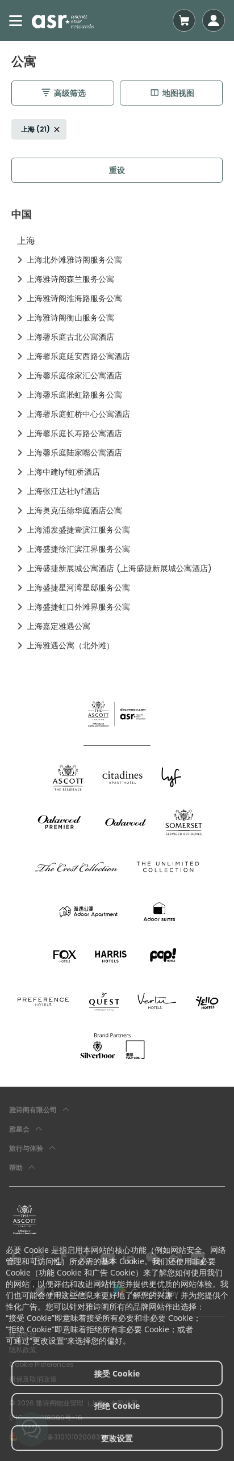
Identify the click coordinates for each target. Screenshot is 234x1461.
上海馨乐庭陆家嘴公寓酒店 (74, 452)
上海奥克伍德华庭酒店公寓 (74, 510)
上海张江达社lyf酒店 (63, 491)
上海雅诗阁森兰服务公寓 (70, 279)
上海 (26, 240)
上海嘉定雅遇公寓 (58, 626)
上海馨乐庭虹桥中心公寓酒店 (78, 414)
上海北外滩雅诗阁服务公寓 (74, 259)
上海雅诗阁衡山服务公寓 (70, 317)
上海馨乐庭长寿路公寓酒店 (74, 433)
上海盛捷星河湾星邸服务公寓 (78, 587)
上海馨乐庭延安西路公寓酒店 (78, 356)
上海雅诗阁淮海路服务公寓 (74, 298)
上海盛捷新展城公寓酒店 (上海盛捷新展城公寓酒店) (119, 568)
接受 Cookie (117, 1373)
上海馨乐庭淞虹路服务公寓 (74, 394)
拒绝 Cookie (117, 1405)
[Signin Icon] (213, 20)
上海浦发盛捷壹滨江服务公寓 (78, 529)
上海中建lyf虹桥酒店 (63, 472)
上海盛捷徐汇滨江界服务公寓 (78, 549)
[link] (24, 1219)
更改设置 (117, 1438)
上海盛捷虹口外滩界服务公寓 (78, 607)
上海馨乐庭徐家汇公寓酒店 (74, 375)
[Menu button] (16, 20)
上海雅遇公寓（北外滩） (70, 645)
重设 (117, 170)
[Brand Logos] (68, 777)
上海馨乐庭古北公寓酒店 (70, 337)
